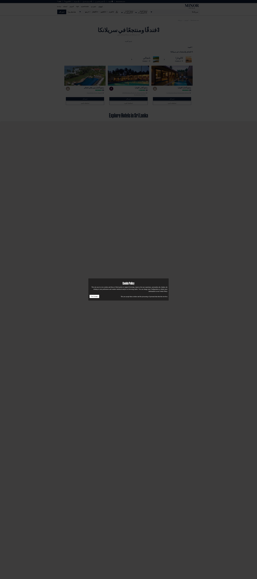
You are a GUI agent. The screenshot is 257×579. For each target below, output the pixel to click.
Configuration (155, 289)
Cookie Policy (163, 291)
